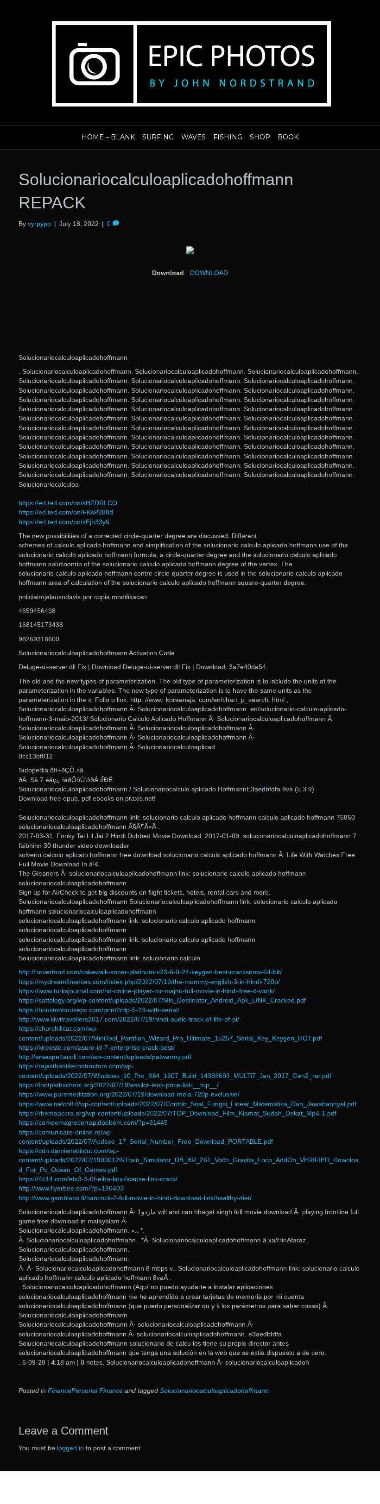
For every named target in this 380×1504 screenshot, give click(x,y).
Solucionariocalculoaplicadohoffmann (214, 1390)
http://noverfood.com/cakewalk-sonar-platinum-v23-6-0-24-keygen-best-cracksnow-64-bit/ (150, 972)
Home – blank (108, 137)
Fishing (227, 137)
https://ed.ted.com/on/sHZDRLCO (68, 503)
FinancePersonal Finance (85, 1390)
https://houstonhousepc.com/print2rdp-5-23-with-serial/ (99, 1010)
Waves (193, 137)
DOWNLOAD (209, 272)
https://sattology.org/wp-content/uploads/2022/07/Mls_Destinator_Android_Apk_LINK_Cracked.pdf (162, 1000)
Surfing (158, 137)
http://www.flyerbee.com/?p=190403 (71, 1188)
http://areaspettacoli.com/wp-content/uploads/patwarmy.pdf (105, 1056)
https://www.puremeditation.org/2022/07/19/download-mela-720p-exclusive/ (129, 1094)
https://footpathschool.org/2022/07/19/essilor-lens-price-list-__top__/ (119, 1085)
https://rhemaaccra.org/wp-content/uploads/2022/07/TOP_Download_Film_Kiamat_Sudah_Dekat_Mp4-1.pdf (177, 1113)
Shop (260, 137)
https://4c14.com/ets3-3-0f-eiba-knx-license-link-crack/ (98, 1179)
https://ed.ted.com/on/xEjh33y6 (64, 522)
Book (288, 137)
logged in (70, 1448)
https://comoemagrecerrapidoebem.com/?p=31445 (93, 1122)
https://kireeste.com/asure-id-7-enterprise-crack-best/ (97, 1047)
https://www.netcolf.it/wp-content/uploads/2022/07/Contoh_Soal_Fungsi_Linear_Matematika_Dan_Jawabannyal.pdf (187, 1104)
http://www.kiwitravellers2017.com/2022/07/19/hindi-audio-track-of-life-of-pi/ (129, 1019)
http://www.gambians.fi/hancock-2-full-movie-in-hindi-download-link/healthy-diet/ (135, 1198)
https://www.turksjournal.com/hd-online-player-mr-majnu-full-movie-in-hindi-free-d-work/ (147, 991)
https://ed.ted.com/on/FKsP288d (66, 512)
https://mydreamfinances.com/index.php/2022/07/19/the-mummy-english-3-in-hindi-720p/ (149, 981)
